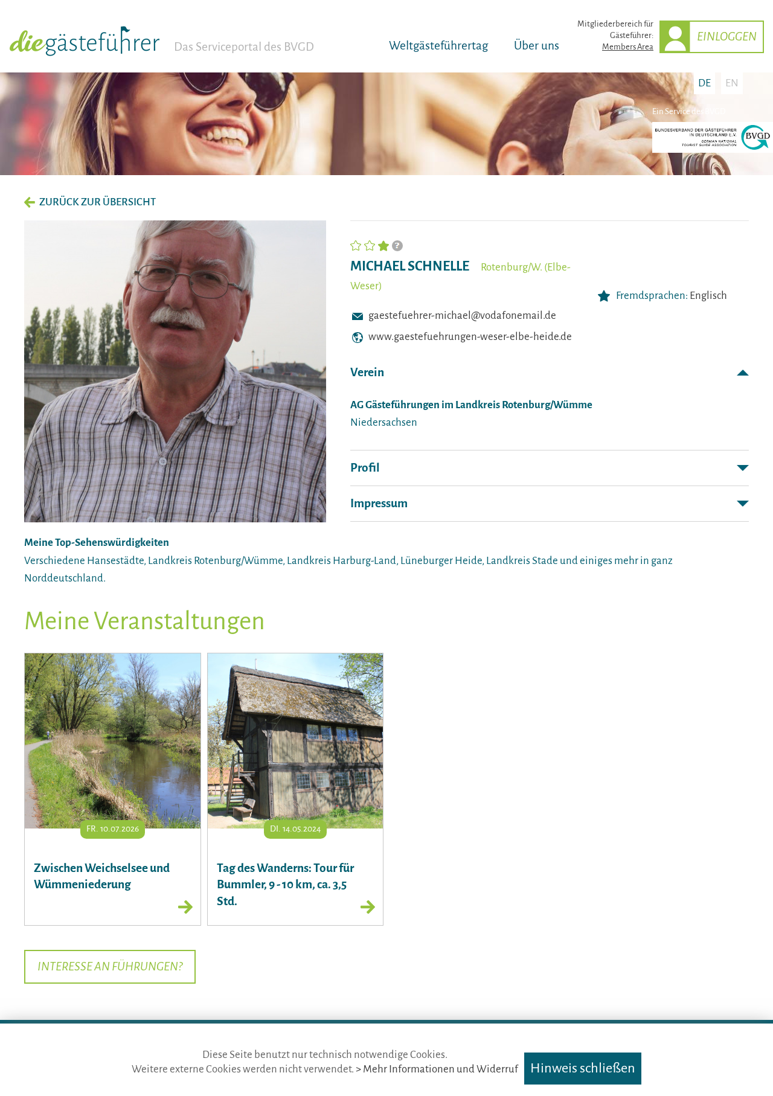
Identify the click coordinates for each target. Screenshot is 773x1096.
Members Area (627, 46)
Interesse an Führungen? (109, 966)
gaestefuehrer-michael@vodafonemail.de (462, 315)
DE (704, 83)
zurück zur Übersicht (97, 202)
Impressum (379, 503)
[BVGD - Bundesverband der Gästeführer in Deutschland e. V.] (712, 150)
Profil (365, 467)
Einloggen (727, 36)
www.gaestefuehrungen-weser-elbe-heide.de (470, 336)
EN (732, 83)
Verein (367, 372)
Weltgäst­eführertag (438, 45)
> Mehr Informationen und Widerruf (437, 1069)
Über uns (536, 45)
